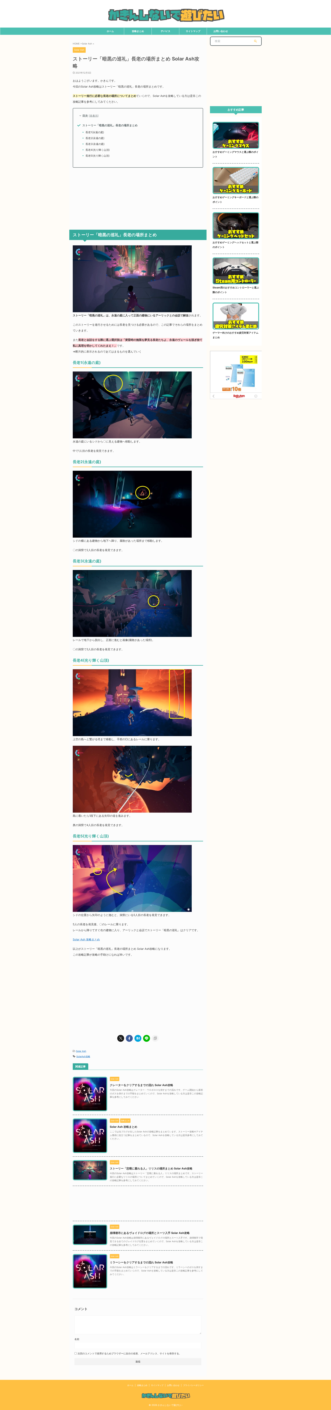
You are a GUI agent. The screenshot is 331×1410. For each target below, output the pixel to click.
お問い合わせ (220, 31)
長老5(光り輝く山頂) (97, 155)
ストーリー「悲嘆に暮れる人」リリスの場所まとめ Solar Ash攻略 (151, 1168)
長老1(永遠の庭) (95, 132)
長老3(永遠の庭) (95, 144)
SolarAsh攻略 (83, 1056)
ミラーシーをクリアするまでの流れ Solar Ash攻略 (141, 1262)
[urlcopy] (155, 1038)
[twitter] (120, 1038)
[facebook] (129, 1038)
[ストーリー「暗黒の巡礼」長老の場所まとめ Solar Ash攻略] (137, 1038)
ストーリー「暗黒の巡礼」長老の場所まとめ (110, 125)
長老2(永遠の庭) (95, 138)
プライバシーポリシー (193, 1385)
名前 (76, 1339)
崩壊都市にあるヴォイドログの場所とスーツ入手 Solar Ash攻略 (150, 1233)
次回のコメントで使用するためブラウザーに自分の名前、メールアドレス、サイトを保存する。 (129, 1353)
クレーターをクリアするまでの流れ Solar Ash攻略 (141, 1085)
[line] (146, 1038)
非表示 (94, 115)
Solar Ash (81, 1051)
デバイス (165, 31)
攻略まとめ (138, 31)
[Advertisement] (138, 197)
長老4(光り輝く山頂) (98, 149)
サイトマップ (193, 31)
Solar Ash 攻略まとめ (86, 939)
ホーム (110, 31)
